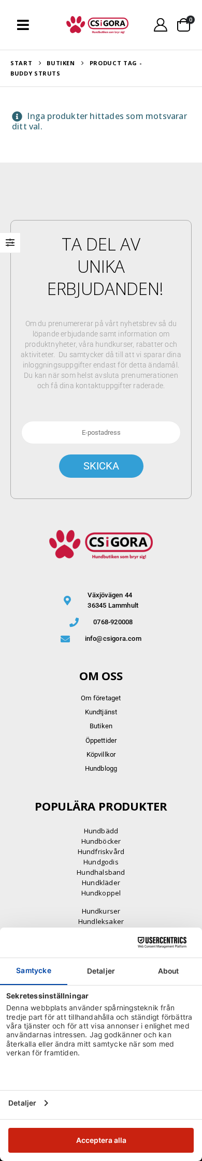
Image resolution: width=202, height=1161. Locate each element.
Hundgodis (101, 861)
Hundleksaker (101, 921)
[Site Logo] (97, 25)
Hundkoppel (101, 893)
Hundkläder (101, 882)
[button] (23, 24)
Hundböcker (101, 841)
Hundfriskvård (101, 851)
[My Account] (161, 25)
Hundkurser (101, 911)
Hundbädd (101, 830)
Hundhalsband (101, 872)
